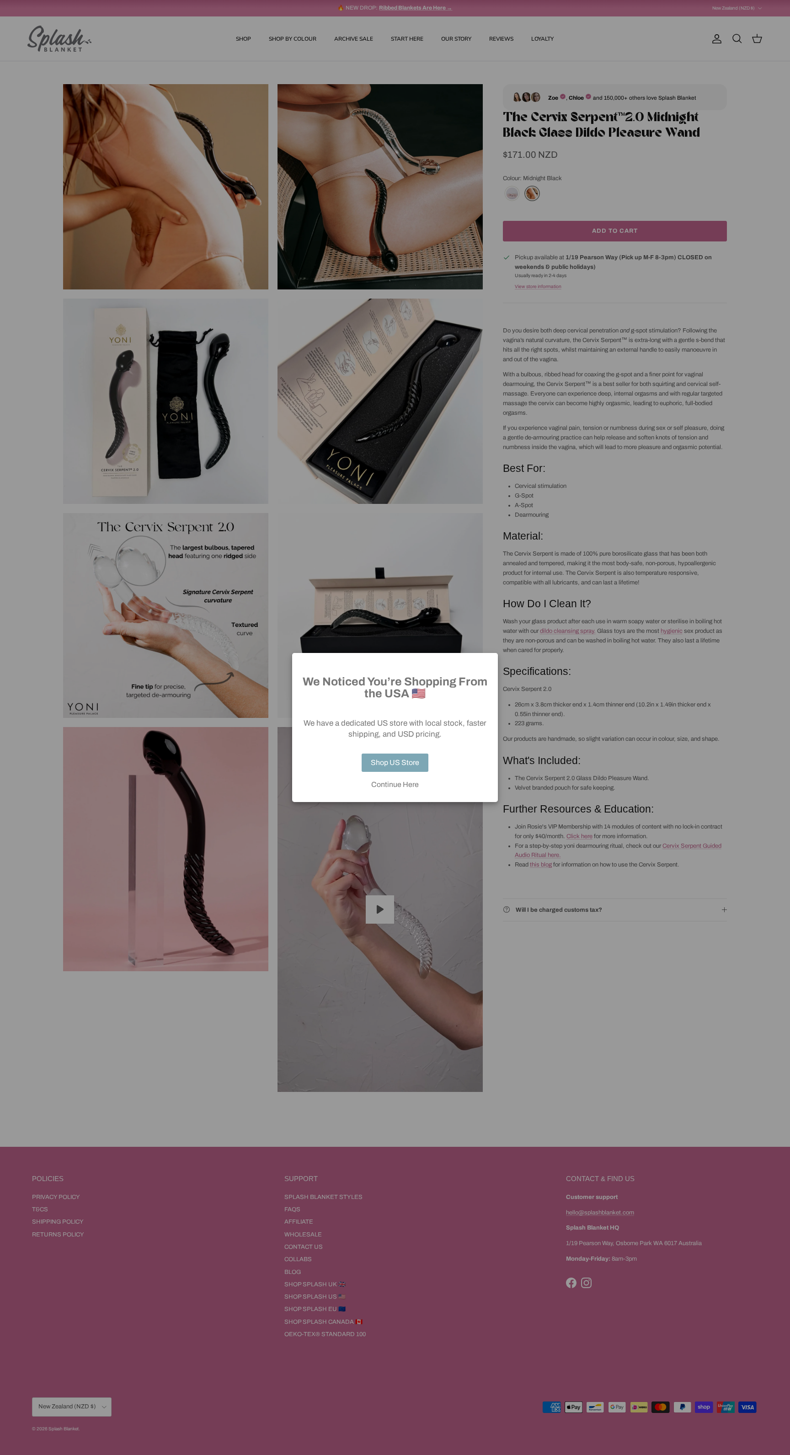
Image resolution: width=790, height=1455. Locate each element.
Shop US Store (395, 762)
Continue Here (395, 784)
